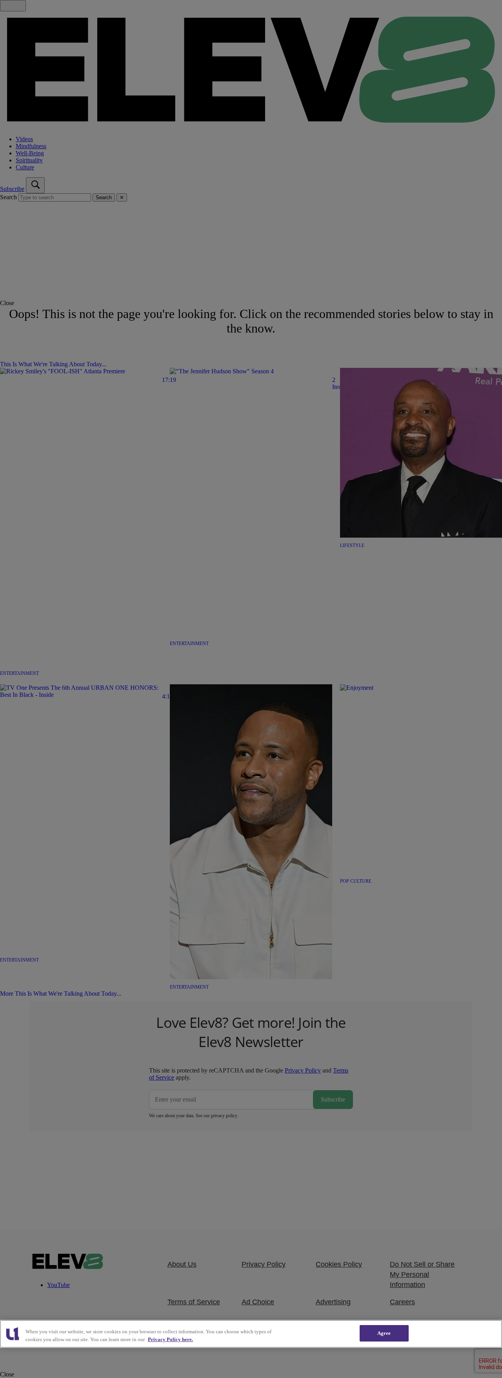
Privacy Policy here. (170, 1339)
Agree (384, 1333)
